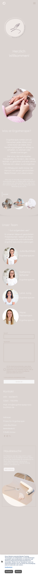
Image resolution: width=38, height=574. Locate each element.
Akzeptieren (9, 571)
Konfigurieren (8, 567)
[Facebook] (4, 436)
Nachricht (7, 341)
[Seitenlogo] (4, 3)
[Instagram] (7, 436)
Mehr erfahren (9, 469)
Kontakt (5, 194)
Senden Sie (19, 382)
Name (6, 333)
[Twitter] (10, 436)
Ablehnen (18, 571)
